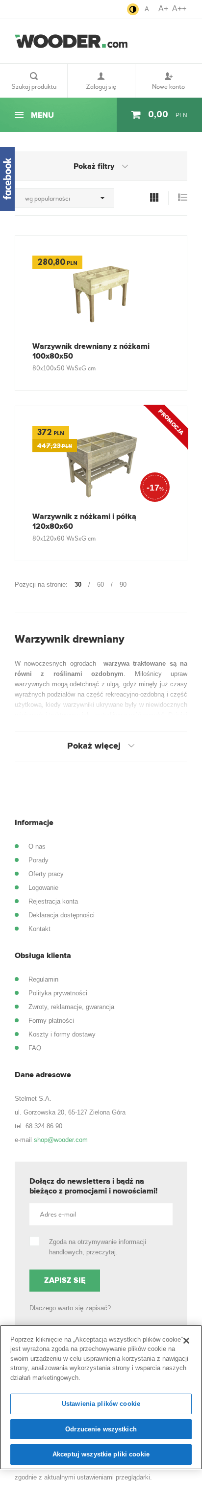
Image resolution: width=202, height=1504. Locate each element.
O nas (37, 846)
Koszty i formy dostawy (62, 1034)
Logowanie (43, 887)
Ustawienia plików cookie (101, 1403)
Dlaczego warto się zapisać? (70, 1308)
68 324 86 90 (43, 1126)
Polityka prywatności (57, 993)
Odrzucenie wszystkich (101, 1429)
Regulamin (43, 979)
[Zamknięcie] (186, 1340)
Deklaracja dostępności (61, 915)
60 (100, 584)
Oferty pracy (46, 874)
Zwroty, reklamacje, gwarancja (71, 1007)
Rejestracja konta (53, 901)
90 (123, 584)
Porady (38, 860)
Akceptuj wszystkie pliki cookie (101, 1454)
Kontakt (39, 929)
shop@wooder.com (61, 1139)
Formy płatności (51, 1020)
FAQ (34, 1048)
